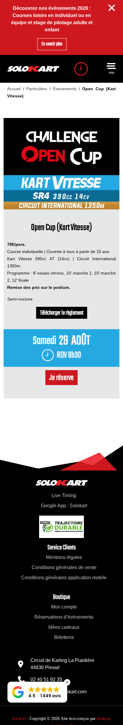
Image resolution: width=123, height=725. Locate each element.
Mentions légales (64, 557)
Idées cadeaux (63, 627)
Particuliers (36, 88)
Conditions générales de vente (64, 567)
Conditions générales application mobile (64, 577)
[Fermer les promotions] (111, 7)
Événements (64, 88)
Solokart (19, 718)
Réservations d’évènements (63, 617)
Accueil (14, 88)
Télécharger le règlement (61, 313)
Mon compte (64, 606)
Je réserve (61, 378)
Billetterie (64, 637)
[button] (37, 692)
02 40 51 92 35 (46, 679)
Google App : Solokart (64, 505)
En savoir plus (51, 44)
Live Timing (64, 495)
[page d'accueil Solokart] (33, 69)
